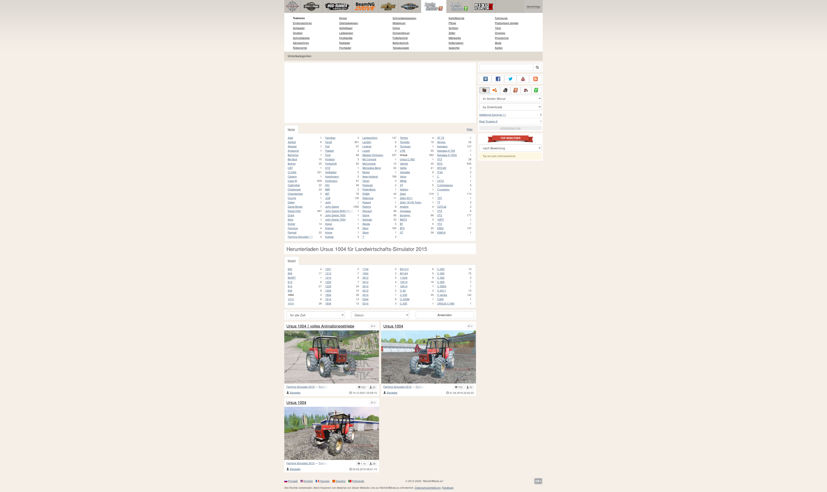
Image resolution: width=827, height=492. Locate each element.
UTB (402, 150)
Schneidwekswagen (404, 18)
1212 (328, 273)
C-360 (441, 273)
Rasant (366, 202)
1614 (328, 299)
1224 (328, 286)
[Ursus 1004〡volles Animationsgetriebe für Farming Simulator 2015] (331, 357)
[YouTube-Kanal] (523, 78)
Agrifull (292, 142)
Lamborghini (369, 137)
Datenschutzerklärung (428, 487)
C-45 (403, 290)
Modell (292, 260)
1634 (328, 303)
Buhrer (292, 163)
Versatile (405, 172)
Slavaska (295, 392)
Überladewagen (348, 23)
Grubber (298, 33)
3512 (365, 282)
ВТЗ (402, 228)
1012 (291, 299)
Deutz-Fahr (294, 211)
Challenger (294, 189)
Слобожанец (445, 185)
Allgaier (292, 146)
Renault (367, 211)
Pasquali (367, 185)
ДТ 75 (440, 137)
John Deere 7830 (335, 215)
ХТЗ (439, 215)
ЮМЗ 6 (441, 232)
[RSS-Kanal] (535, 78)
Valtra (403, 168)
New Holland (370, 176)
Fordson (330, 159)
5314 (365, 303)
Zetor (403, 193)
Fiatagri (329, 150)
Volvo (403, 176)
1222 (328, 282)
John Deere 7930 (335, 219)
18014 (403, 286)
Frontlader (345, 48)
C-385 (441, 282)
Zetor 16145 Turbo (410, 202)
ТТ (438, 202)
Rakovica (367, 198)
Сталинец (443, 189)
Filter (470, 129)
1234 (328, 290)
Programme (502, 38)
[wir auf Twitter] (510, 78)
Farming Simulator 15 (300, 236)
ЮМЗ (440, 228)
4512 (365, 290)
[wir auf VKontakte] (485, 78)
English (308, 481)
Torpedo (405, 142)
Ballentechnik (401, 43)
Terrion (404, 137)
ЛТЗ (439, 159)
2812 (365, 277)
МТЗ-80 (441, 168)
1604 (328, 295)
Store (365, 232)
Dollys (396, 28)
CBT (290, 168)
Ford (328, 155)
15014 (403, 282)
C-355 (441, 269)
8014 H (404, 269)
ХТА (439, 211)
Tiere (498, 28)
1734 (365, 269)
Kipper (343, 18)
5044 (365, 299)
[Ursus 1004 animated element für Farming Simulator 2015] (428, 357)
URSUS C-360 (445, 303)
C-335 (403, 303)
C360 (440, 299)
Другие (441, 142)
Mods (498, 43)
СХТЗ (440, 181)
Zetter (452, 33)
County (292, 198)
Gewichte (454, 48)
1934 (365, 273)
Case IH (292, 181)
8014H (404, 273)
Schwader (299, 28)
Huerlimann (332, 176)
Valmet (404, 163)
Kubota (329, 236)
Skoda (366, 224)
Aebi (290, 137)
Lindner (367, 146)
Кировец (442, 146)
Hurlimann (331, 181)
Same (365, 215)
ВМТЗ (403, 219)
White (403, 181)
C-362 (441, 277)
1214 (328, 277)
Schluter (367, 219)
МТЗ (439, 163)
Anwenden (444, 315)
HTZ (327, 168)
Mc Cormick (369, 159)
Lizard (366, 150)
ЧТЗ (439, 224)
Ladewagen (346, 33)
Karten (499, 48)
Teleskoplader (401, 48)
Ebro (290, 219)
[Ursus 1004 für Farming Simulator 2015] (331, 433)
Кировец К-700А (447, 155)
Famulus (293, 228)
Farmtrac (330, 137)
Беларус (405, 215)
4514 (365, 295)
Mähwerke (455, 38)
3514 (365, 286)
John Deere (332, 206)
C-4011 (441, 290)
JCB (327, 198)
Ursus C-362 (407, 159)
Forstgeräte (346, 38)
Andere (404, 206)
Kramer (329, 228)
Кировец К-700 (446, 150)
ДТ (401, 232)
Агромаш (405, 211)
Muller (366, 172)
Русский (293, 481)
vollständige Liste (510, 128)
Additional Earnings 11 (492, 114)
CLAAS (292, 172)
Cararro (292, 176)
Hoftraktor (331, 172)
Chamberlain (295, 193)
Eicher (291, 224)
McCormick (369, 163)
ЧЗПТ (440, 219)
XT (401, 185)
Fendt (328, 142)
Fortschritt (331, 163)
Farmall (292, 232)
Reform (366, 206)
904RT (292, 277)
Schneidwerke (301, 38)
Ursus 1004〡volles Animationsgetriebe (320, 326)
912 (290, 282)
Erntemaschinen (302, 23)
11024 (403, 277)
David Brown (295, 206)
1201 (328, 269)
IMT (327, 193)
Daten (291, 202)
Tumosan (405, 146)
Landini (366, 142)
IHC (327, 185)
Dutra (291, 215)
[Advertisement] (380, 93)
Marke (291, 129)
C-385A (441, 286)
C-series (442, 295)
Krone (328, 232)
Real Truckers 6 (488, 121)
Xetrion (404, 189)
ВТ (401, 224)
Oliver (365, 181)
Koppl (328, 224)
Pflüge (452, 23)
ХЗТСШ (441, 206)
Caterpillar (294, 185)
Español (341, 481)
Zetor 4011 (406, 198)
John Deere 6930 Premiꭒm (340, 211)
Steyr (365, 228)
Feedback (448, 487)
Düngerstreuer (401, 33)
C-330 (403, 295)
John (328, 202)
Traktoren (299, 18)
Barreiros (293, 155)
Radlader (344, 43)
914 (290, 286)
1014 (291, 303)
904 (290, 273)
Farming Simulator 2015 (300, 386)
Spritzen (453, 28)
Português (358, 481)
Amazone (293, 150)
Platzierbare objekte (506, 23)
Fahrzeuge (501, 18)
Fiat (327, 146)
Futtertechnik (400, 38)
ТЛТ (439, 198)
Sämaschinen (301, 43)
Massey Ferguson (372, 155)
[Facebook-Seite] (498, 78)
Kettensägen (456, 43)
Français (324, 481)
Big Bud (292, 159)
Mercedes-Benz (371, 168)
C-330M (404, 299)
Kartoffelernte (456, 18)
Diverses (500, 33)
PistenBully (369, 189)
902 (290, 269)
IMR (327, 189)
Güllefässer (346, 28)
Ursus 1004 (393, 326)
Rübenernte (300, 48)
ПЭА (440, 172)
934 (290, 290)
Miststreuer (399, 23)
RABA (366, 193)
